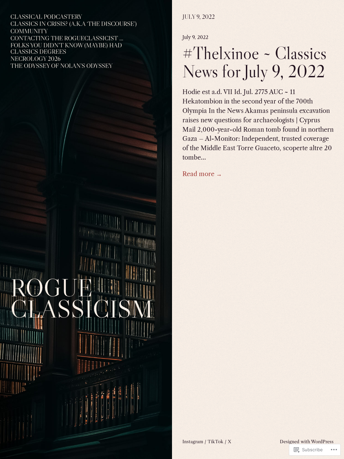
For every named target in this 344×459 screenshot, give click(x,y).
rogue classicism (81, 298)
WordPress (322, 441)
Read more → (202, 174)
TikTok (215, 441)
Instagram (192, 441)
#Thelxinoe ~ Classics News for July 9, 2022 (254, 62)
